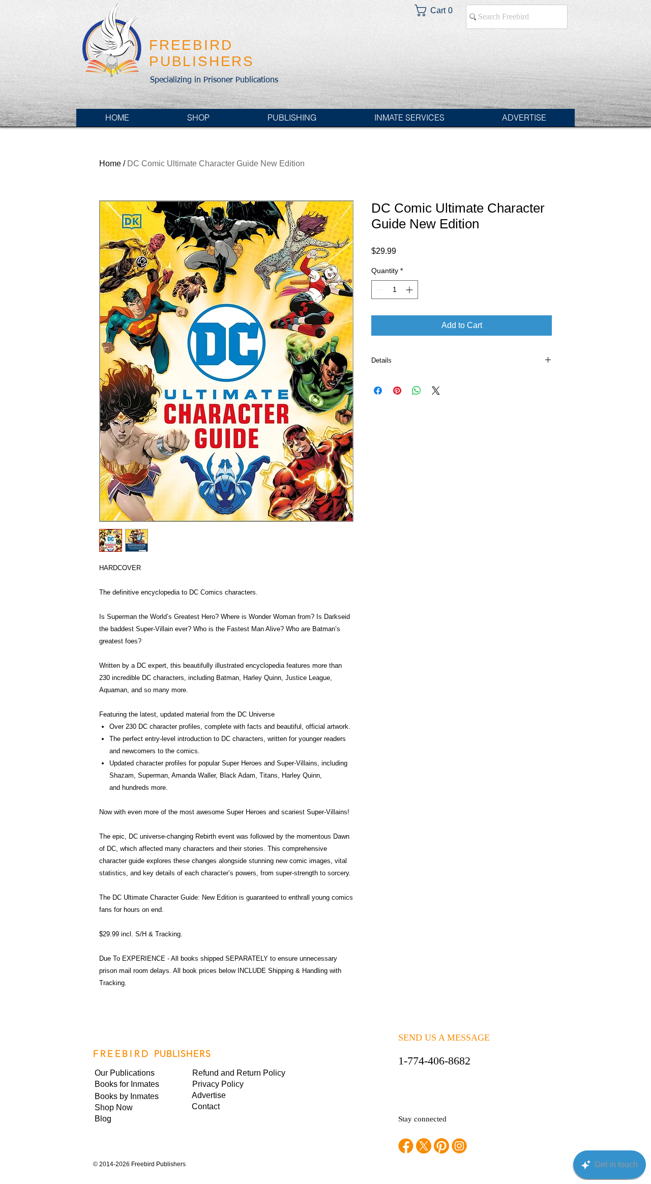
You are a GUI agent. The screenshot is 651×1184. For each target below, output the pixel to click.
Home (110, 163)
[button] (227, 1084)
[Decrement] (379, 290)
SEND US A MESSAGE (444, 1037)
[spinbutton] (395, 290)
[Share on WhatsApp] (416, 390)
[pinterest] (441, 1145)
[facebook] (405, 1145)
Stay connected (422, 1119)
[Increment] (410, 290)
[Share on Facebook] (378, 390)
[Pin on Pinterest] (397, 390)
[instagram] (459, 1145)
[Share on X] (436, 390)
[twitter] (423, 1145)
